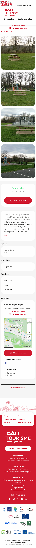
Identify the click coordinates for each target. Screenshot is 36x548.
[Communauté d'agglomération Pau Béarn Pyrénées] (11, 523)
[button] (23, 5)
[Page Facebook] (10, 499)
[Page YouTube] (22, 499)
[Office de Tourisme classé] (9, 509)
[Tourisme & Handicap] (25, 516)
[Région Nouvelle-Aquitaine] (13, 516)
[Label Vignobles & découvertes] (25, 523)
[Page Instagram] (14, 499)
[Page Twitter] (18, 499)
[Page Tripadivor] (26, 499)
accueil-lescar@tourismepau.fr (21, 472)
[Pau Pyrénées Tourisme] (12, 12)
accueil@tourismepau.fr (20, 461)
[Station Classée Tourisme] (15, 509)
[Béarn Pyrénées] (30, 509)
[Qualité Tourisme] (22, 509)
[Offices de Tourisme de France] (3, 509)
